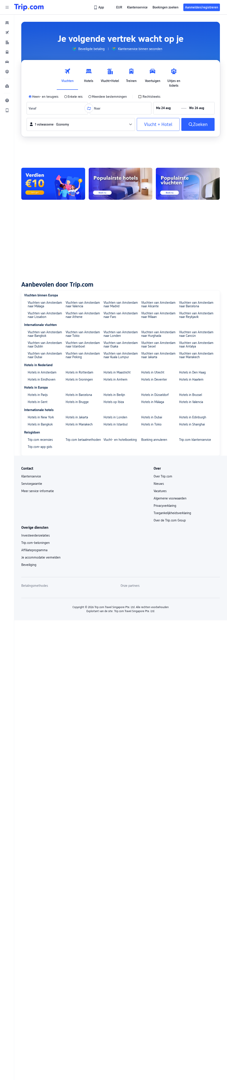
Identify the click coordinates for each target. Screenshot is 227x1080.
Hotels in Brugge (77, 402)
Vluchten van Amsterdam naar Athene (83, 315)
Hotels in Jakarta (77, 417)
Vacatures (160, 491)
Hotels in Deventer (154, 379)
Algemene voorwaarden (170, 498)
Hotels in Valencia (191, 402)
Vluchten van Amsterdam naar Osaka (121, 344)
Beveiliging (28, 565)
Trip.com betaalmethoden (83, 439)
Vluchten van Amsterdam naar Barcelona (196, 304)
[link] (99, 7)
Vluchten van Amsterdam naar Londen (121, 333)
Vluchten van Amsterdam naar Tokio (83, 333)
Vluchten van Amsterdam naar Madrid (121, 304)
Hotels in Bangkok (40, 424)
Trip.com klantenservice (195, 439)
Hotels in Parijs (38, 395)
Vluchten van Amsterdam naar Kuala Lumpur (121, 355)
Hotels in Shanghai (192, 424)
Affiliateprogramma (34, 550)
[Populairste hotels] (121, 184)
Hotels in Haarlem (191, 379)
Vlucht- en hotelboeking (120, 439)
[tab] (67, 76)
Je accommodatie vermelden (41, 557)
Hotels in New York (41, 417)
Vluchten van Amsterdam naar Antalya (196, 344)
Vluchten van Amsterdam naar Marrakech (196, 355)
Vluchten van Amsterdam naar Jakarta (158, 355)
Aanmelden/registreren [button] (201, 7)
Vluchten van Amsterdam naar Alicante (158, 304)
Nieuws (159, 483)
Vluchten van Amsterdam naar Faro (121, 315)
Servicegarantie (31, 483)
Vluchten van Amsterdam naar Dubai (45, 355)
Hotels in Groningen (79, 379)
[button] (7, 7)
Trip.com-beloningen (35, 543)
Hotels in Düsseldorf (155, 395)
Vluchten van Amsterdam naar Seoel (158, 344)
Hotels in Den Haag (192, 372)
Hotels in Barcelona (79, 395)
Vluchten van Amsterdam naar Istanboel (83, 344)
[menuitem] (7, 22)
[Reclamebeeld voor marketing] (53, 184)
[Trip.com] (29, 7)
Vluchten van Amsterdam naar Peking (83, 355)
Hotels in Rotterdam (79, 372)
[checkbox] (149, 96)
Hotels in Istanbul (115, 424)
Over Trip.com (163, 476)
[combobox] (33, 108)
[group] (88, 49)
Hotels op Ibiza (114, 402)
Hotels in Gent (37, 402)
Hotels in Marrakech (79, 424)
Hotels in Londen (115, 417)
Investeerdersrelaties (35, 535)
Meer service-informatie (37, 491)
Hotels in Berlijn (114, 395)
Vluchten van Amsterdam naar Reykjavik (196, 315)
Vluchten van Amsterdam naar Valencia (83, 304)
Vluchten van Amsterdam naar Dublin (45, 344)
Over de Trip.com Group (170, 520)
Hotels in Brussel (190, 395)
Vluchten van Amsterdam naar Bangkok (45, 333)
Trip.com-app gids (40, 447)
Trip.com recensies (40, 439)
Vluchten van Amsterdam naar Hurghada (158, 333)
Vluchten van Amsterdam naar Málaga (45, 304)
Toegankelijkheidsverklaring (172, 513)
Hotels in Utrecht (152, 372)
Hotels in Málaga (152, 402)
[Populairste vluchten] (188, 184)
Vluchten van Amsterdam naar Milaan (158, 315)
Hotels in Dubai (151, 417)
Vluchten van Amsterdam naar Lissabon (45, 315)
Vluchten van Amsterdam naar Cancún (196, 333)
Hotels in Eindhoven (41, 379)
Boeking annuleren (154, 439)
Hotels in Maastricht (117, 372)
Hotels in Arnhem (115, 379)
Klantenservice (31, 476)
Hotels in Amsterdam (42, 372)
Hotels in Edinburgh (192, 417)
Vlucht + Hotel (158, 124)
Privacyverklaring (165, 505)
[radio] (43, 96)
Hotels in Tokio (151, 424)
